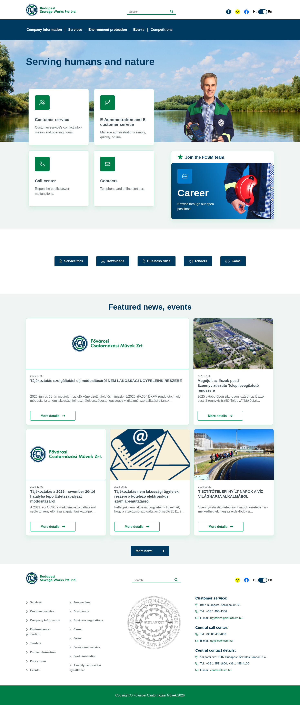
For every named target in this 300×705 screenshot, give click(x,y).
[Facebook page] (246, 12)
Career (77, 629)
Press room (38, 661)
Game (236, 261)
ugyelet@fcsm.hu (221, 640)
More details (50, 416)
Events (35, 670)
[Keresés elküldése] (171, 11)
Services (36, 602)
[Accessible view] (237, 11)
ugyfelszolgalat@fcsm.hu (226, 617)
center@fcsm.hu (220, 670)
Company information (45, 620)
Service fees (73, 261)
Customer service (42, 611)
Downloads (115, 261)
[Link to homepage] (52, 10)
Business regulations (88, 620)
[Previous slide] (9, 91)
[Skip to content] (228, 11)
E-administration (85, 656)
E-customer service (86, 647)
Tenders (200, 261)
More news (144, 551)
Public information (43, 652)
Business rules (158, 261)
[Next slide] (291, 91)
